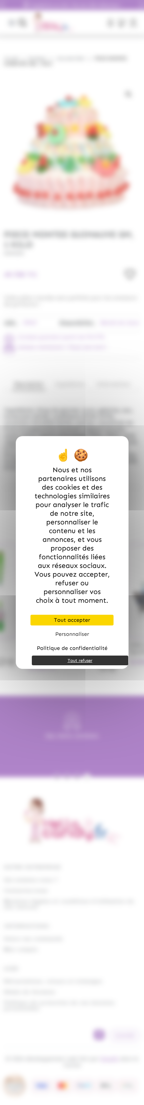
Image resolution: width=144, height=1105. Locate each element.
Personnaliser (72, 634)
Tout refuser (80, 660)
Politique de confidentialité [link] (72, 648)
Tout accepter (72, 620)
